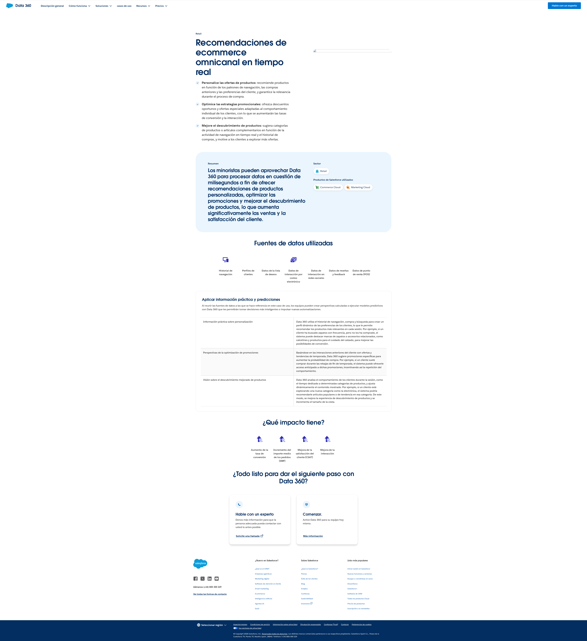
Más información (313, 536)
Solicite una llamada (248, 536)
